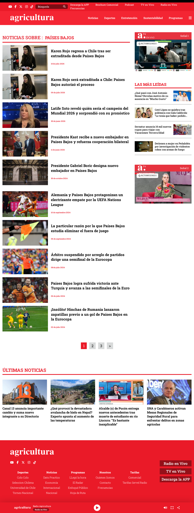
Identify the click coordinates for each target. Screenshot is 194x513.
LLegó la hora (78, 477)
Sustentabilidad (153, 18)
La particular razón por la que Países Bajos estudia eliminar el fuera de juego (88, 228)
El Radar (78, 482)
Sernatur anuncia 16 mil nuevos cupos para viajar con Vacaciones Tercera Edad (153, 129)
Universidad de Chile (22, 488)
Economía (51, 482)
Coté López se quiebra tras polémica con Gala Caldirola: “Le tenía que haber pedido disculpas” (171, 112)
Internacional (51, 488)
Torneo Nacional (23, 493)
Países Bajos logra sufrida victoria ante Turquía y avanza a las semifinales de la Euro (90, 286)
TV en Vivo (147, 5)
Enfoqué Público (78, 488)
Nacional (51, 493)
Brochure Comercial (106, 5)
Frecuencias (77, 8)
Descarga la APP (79, 4)
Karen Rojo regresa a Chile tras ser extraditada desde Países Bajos (81, 53)
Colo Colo (23, 477)
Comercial (134, 477)
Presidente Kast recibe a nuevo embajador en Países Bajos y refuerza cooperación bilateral (90, 139)
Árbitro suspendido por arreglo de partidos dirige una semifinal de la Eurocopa (87, 257)
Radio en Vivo (169, 5)
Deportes (109, 18)
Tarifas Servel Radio (135, 482)
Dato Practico (51, 477)
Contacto (105, 482)
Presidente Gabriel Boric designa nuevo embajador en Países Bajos (84, 168)
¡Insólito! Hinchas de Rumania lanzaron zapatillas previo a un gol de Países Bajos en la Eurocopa (89, 314)
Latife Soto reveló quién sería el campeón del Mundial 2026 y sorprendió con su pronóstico (90, 111)
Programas (176, 18)
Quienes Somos (105, 477)
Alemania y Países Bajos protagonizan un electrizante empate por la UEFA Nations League (87, 199)
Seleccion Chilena (23, 482)
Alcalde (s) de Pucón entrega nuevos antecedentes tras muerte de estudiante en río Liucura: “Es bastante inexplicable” (119, 416)
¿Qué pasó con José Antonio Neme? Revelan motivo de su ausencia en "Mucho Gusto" (151, 95)
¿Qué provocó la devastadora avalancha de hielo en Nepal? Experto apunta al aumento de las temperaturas (72, 414)
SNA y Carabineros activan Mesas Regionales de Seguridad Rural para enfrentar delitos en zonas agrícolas (166, 416)
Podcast (129, 5)
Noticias (93, 18)
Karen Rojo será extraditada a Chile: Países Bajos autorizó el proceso (88, 82)
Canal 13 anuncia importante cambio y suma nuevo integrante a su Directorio (23, 412)
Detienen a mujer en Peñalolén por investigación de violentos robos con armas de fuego (172, 146)
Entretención (129, 18)
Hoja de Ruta (78, 493)
